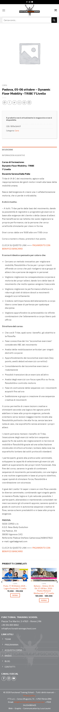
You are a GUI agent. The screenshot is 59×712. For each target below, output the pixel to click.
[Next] (57, 587)
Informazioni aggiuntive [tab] (13, 155)
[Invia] (54, 20)
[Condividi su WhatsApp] (4, 102)
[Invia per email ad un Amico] (19, 102)
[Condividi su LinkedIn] (29, 102)
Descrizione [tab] (7, 150)
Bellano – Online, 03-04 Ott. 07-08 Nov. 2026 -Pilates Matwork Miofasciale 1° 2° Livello (44, 589)
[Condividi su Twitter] (14, 102)
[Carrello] (55, 10)
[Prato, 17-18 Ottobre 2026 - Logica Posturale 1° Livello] (15, 574)
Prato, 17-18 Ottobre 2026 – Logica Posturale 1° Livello (15, 587)
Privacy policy (29, 695)
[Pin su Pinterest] (24, 102)
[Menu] (3, 10)
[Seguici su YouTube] (32, 2)
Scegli (15, 595)
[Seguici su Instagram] (29, 2)
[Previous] (2, 587)
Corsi (4, 85)
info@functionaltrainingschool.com (29, 702)
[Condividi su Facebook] (9, 102)
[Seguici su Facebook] (27, 2)
